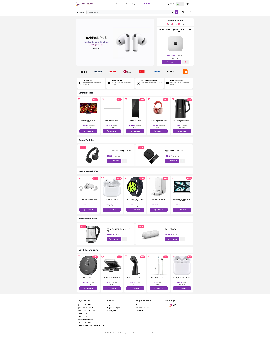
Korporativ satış (115, 4)
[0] (183, 12)
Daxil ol (190, 4)
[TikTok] (174, 305)
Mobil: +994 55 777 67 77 (86, 311)
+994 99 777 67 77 (84, 314)
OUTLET (147, 4)
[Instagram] (170, 305)
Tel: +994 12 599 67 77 (85, 319)
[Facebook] (166, 305)
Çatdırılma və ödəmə (143, 308)
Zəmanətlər (140, 311)
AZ (180, 4)
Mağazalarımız (137, 4)
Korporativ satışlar (113, 308)
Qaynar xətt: (84, 305)
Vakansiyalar (111, 311)
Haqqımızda (111, 305)
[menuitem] (183, 12)
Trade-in (126, 4)
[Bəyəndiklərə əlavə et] (161, 62)
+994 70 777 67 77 (84, 317)
